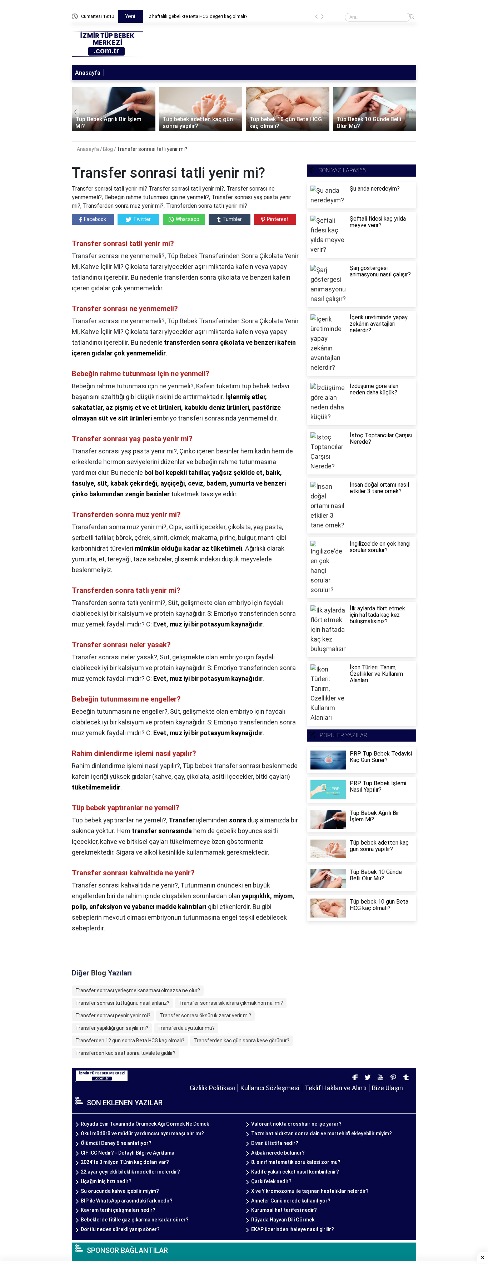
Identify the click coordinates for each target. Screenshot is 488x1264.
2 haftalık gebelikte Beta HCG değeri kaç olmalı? (198, 16)
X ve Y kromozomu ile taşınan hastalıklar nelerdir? (310, 1191)
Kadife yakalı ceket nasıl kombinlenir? (295, 1172)
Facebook (95, 219)
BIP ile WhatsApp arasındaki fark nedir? (127, 1201)
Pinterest (278, 219)
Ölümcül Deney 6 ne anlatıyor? (116, 1143)
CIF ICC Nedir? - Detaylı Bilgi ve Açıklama (127, 1153)
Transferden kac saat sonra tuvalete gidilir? (125, 1053)
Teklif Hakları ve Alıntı (336, 1088)
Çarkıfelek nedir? (271, 1181)
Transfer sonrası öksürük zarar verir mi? (205, 1015)
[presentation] (316, 18)
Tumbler (232, 219)
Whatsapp (187, 219)
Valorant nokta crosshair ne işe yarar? (296, 1124)
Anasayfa (87, 72)
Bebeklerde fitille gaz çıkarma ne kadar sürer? (135, 1220)
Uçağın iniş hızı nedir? (106, 1181)
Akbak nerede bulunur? (278, 1153)
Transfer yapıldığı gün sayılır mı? (111, 1028)
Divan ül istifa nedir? (274, 1143)
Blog (108, 149)
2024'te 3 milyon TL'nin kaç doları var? (125, 1162)
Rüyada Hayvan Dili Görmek (282, 1220)
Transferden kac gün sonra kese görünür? (241, 1040)
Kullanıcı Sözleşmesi (269, 1088)
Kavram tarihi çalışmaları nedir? (118, 1210)
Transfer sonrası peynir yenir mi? (112, 1015)
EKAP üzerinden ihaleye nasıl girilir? (292, 1229)
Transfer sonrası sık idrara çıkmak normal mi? (231, 1003)
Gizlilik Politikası (212, 1088)
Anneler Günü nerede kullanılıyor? (290, 1201)
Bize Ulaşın (387, 1088)
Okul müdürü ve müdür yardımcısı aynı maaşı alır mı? (142, 1133)
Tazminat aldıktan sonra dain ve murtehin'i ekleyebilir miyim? (321, 1133)
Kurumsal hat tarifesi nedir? (284, 1210)
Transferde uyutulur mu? (186, 1028)
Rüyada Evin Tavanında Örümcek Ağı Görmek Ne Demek (145, 1124)
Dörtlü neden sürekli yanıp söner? (120, 1229)
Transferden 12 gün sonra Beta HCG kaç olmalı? (129, 1040)
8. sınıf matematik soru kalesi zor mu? (295, 1162)
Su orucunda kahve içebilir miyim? (120, 1191)
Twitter (142, 219)
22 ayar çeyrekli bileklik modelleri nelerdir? (130, 1172)
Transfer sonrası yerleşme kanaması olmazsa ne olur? (137, 990)
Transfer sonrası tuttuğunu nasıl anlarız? (122, 1003)
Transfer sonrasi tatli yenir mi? (152, 149)
